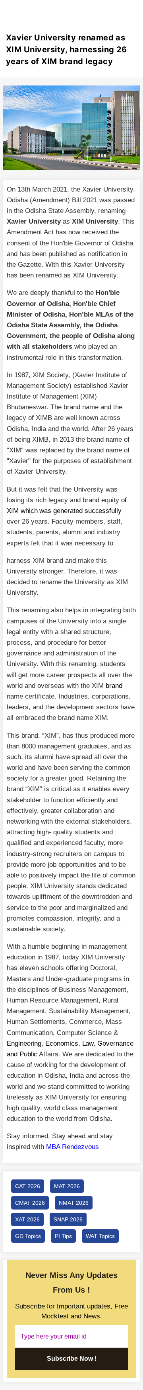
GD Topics (28, 1236)
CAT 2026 (27, 1186)
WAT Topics (100, 1236)
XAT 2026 (27, 1219)
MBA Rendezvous (72, 1147)
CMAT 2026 (30, 1203)
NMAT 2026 (74, 1203)
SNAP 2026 (68, 1219)
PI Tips (63, 1236)
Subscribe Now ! (72, 1358)
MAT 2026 (67, 1186)
